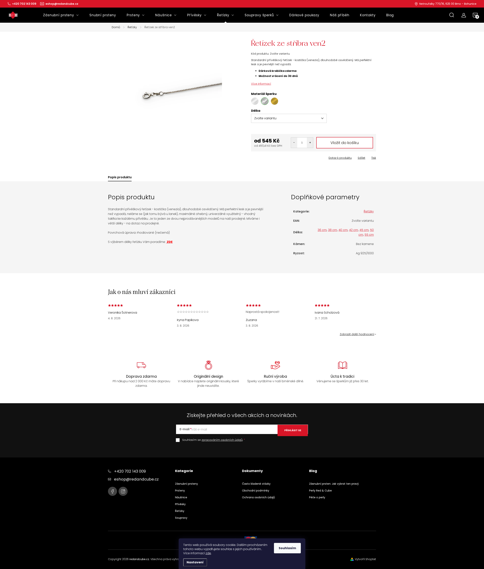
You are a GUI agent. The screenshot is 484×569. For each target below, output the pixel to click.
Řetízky (369, 211)
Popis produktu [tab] (120, 177)
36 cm (322, 230)
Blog (313, 471)
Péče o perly (317, 497)
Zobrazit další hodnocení (357, 334)
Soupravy (181, 517)
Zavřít (272, 156)
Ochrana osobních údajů (258, 497)
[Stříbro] (264, 101)
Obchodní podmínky (255, 490)
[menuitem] (61, 15)
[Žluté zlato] (274, 101)
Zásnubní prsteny (186, 483)
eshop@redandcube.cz (136, 479)
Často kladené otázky (256, 483)
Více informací (261, 84)
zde (208, 553)
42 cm (353, 230)
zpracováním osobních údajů (222, 440)
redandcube (123, 491)
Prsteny (180, 490)
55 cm (369, 235)
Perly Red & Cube (320, 490)
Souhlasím (287, 548)
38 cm (332, 230)
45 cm (364, 230)
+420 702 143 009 (130, 471)
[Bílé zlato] (255, 101)
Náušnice (181, 497)
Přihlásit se (292, 430)
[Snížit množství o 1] (294, 143)
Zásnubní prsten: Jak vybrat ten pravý (334, 483)
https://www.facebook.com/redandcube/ (112, 491)
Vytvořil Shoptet (365, 559)
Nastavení (195, 562)
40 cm (343, 230)
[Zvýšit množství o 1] (310, 143)
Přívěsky (180, 504)
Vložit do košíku (344, 142)
